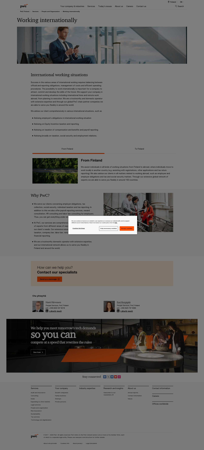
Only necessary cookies (108, 228)
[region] (102, 225)
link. (116, 222)
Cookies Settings (79, 228)
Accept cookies (126, 228)
